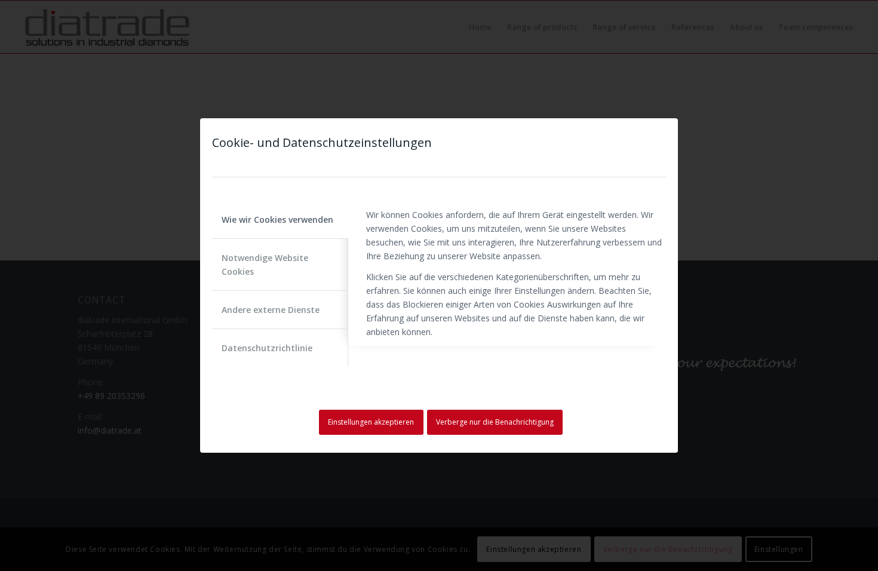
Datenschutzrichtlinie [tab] (267, 348)
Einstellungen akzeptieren (371, 422)
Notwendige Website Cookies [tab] (265, 264)
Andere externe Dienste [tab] (271, 309)
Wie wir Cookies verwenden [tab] (277, 219)
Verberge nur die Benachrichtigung (495, 422)
